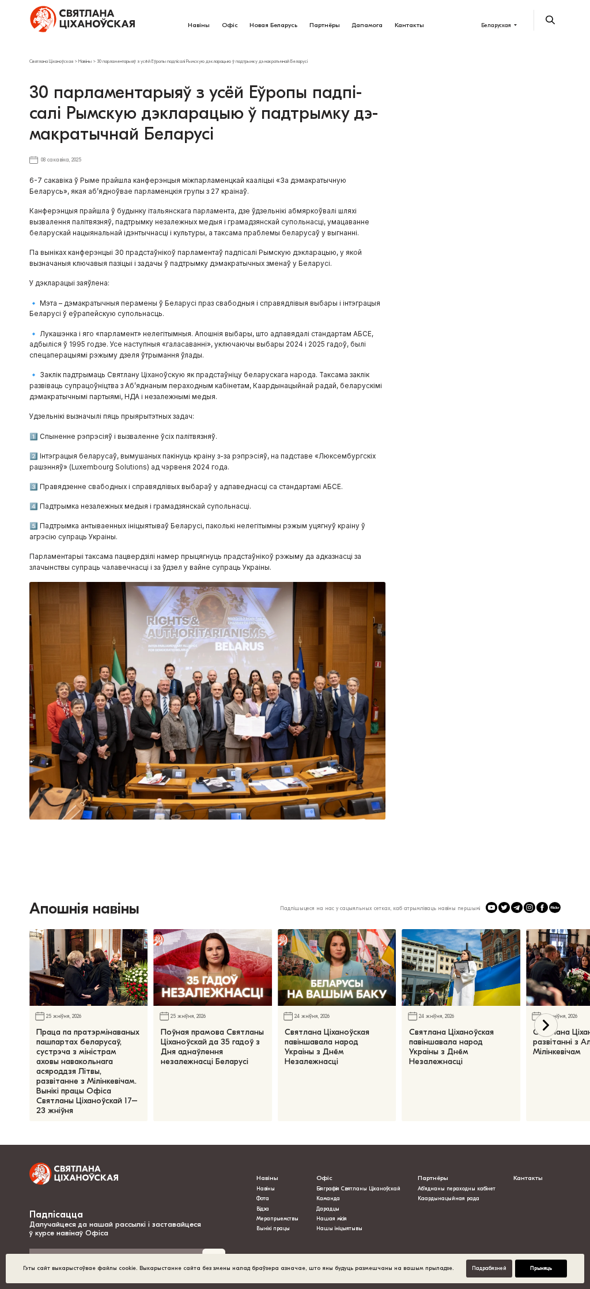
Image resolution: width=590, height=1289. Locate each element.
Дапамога (367, 25)
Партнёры (324, 25)
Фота (262, 1198)
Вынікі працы (273, 1228)
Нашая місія (332, 1219)
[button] (546, 1025)
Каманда (328, 1198)
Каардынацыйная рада (448, 1198)
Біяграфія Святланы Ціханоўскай (358, 1189)
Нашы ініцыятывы (339, 1228)
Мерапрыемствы (277, 1219)
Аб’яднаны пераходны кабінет (457, 1189)
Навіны (199, 25)
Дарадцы (327, 1209)
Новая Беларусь (273, 25)
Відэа (262, 1209)
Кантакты (409, 25)
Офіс (230, 25)
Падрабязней (489, 1268)
